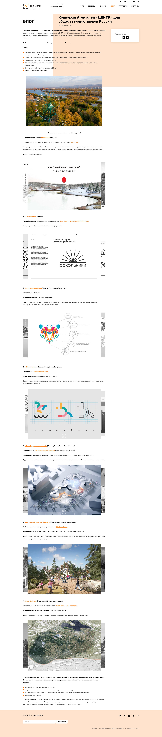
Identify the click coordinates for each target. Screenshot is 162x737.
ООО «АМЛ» (60, 606)
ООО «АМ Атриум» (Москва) (44, 450)
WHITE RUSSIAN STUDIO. (79, 221)
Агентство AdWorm (41, 372)
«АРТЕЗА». (75, 142)
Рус (58, 3)
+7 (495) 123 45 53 (56, 7)
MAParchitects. (61, 527)
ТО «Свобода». (72, 606)
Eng (62, 3)
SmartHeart (64, 221)
